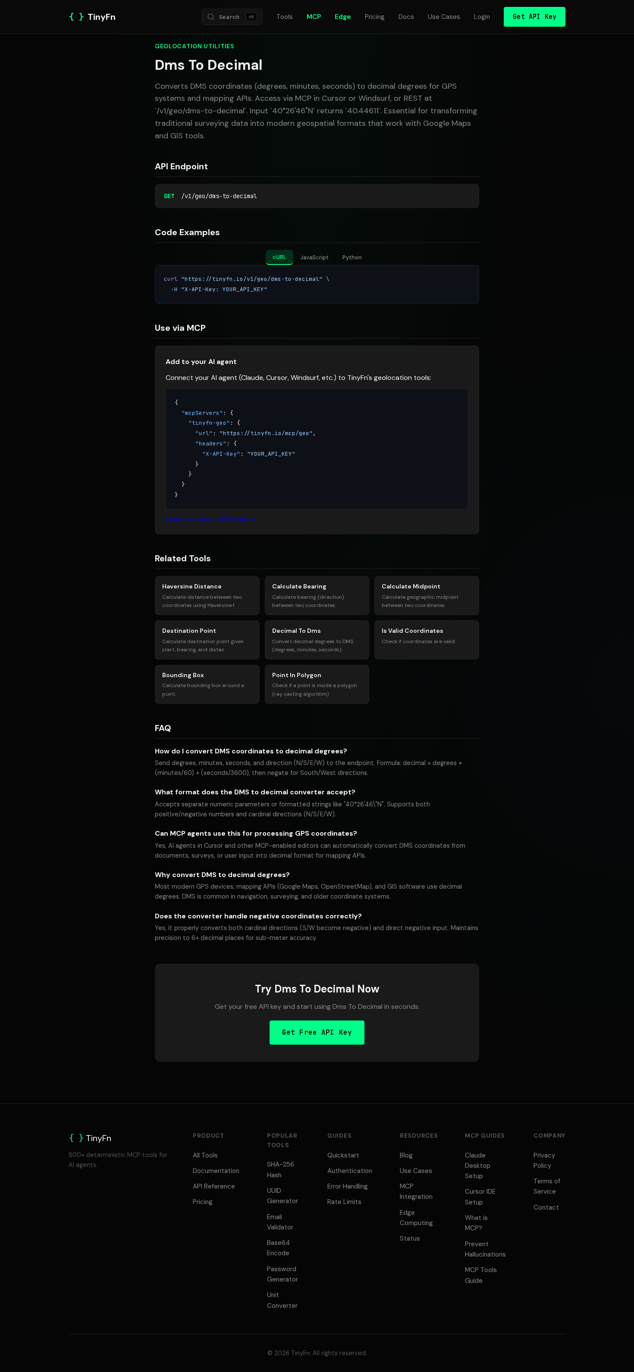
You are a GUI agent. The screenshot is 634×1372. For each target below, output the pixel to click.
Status (410, 1238)
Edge (343, 16)
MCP (314, 16)
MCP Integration (416, 1191)
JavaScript (314, 257)
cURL (279, 257)
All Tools (205, 1155)
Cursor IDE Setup (480, 1196)
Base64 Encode (278, 1247)
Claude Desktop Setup (477, 1166)
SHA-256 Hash (280, 1169)
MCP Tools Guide (481, 1275)
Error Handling (347, 1186)
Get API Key (534, 16)
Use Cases (444, 16)
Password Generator (282, 1274)
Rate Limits (344, 1202)
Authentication (349, 1171)
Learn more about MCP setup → (211, 519)
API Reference (214, 1186)
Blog (406, 1155)
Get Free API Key (317, 1032)
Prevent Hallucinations (485, 1249)
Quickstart (343, 1155)
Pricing (375, 16)
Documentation (216, 1171)
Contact (546, 1207)
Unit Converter (282, 1300)
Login (482, 16)
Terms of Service (547, 1186)
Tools (284, 16)
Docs (406, 16)
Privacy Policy (544, 1160)
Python (352, 257)
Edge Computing (416, 1217)
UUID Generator (282, 1195)
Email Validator (280, 1222)
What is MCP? (476, 1222)
